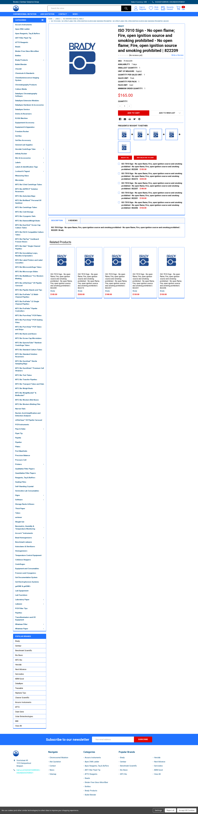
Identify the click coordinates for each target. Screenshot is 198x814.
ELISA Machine (21, 118)
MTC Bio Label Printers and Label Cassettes (29, 261)
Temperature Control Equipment (28, 555)
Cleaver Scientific (22, 698)
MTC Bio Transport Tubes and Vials (29, 384)
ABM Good (19, 679)
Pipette (18, 438)
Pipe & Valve (20, 429)
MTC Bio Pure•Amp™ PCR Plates (28, 315)
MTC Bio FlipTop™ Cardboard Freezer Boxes (27, 240)
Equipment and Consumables (27, 569)
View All (18, 726)
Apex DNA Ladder (22, 29)
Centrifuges (20, 564)
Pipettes (18, 613)
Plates (17, 447)
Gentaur (18, 646)
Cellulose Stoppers (23, 560)
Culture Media (21, 89)
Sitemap (53, 774)
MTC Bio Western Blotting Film (27, 404)
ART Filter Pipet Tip (23, 38)
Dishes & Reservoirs (23, 114)
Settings (158, 810)
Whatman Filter (21, 624)
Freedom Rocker (22, 131)
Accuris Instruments (23, 25)
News (75, 14)
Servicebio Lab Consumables (27, 491)
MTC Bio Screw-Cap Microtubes (28, 338)
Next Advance (20, 669)
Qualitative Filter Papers (25, 469)
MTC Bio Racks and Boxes (26, 334)
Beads (17, 47)
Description (57, 220)
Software (19, 500)
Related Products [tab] (60, 242)
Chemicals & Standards (24, 73)
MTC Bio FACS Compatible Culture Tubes (29, 233)
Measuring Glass (22, 176)
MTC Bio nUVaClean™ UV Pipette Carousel (28, 284)
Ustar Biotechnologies (24, 716)
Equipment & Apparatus (24, 127)
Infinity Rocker (21, 154)
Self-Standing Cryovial (24, 486)
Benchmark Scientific (23, 650)
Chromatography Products (26, 85)
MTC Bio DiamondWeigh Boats (27, 221)
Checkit (18, 69)
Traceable (19, 688)
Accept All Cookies (187, 810)
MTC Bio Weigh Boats (24, 388)
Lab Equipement (21, 591)
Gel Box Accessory (23, 140)
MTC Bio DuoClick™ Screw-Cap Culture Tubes (28, 226)
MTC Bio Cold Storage (24, 212)
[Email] (125, 119)
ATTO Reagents (21, 42)
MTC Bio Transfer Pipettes (26, 380)
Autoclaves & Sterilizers (25, 546)
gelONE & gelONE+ (22, 586)
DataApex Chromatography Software (26, 95)
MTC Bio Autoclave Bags (25, 196)
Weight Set (19, 522)
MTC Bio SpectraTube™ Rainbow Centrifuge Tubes (28, 344)
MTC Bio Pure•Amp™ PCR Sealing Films (29, 321)
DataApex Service (22, 109)
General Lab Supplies (24, 145)
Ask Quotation (47, 14)
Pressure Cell (20, 460)
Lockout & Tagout (22, 171)
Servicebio (19, 674)
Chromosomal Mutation (24, 14)
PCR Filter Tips (21, 608)
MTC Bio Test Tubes (23, 375)
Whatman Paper (21, 629)
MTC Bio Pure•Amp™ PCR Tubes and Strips (28, 328)
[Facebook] (120, 119)
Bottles (18, 56)
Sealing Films (20, 482)
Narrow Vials (20, 409)
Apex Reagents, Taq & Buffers (27, 34)
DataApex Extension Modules (27, 101)
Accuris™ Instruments (24, 533)
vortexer (18, 517)
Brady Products (21, 60)
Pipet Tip (19, 433)
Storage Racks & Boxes (24, 504)
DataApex (19, 683)
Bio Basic (19, 655)
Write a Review (177, 55)
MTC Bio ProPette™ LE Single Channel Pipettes (27, 302)
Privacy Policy (163, 806)
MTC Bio (18, 660)
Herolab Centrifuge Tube (25, 149)
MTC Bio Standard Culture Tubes (28, 350)
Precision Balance (22, 455)
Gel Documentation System (26, 577)
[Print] (130, 119)
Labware (18, 604)
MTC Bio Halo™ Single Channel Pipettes (27, 247)
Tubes (17, 513)
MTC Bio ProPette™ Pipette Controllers (26, 309)
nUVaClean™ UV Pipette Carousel (28, 420)
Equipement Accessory (24, 123)
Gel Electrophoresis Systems (27, 582)
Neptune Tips (20, 693)
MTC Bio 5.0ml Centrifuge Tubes (28, 185)
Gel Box (18, 136)
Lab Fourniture (21, 595)
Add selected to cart (145, 157)
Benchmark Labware (23, 542)
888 (16, 721)
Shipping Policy (77, 806)
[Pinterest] (139, 119)
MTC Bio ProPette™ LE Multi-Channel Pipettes (27, 295)
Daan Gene (19, 712)
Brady (17, 641)
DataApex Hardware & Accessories (29, 105)
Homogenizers (21, 551)
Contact (62, 14)
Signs (17, 495)
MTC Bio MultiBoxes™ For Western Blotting (29, 277)
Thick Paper (20, 508)
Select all (125, 157)
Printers (18, 464)
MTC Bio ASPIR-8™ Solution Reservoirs (26, 190)
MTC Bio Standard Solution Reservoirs (26, 355)
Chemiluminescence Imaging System (27, 79)
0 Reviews (72, 220)
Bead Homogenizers (23, 538)
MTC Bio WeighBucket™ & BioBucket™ (25, 394)
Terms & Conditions (34, 806)
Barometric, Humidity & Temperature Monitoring (25, 527)
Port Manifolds (21, 451)
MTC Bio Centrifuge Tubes (26, 207)
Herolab (18, 665)
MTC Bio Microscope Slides (26, 272)
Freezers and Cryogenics (25, 573)
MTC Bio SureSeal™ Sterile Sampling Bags (26, 362)
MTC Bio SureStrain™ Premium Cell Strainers (29, 369)
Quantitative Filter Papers (25, 473)
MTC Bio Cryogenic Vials (25, 216)
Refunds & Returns (120, 806)
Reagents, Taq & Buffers (25, 478)
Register (142, 9)
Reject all (170, 810)
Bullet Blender (21, 64)
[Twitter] (134, 119)
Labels (18, 162)
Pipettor (18, 442)
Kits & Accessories (23, 158)
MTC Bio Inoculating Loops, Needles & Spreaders (26, 254)
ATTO (17, 707)
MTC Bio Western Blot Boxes (27, 400)
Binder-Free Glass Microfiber (27, 51)
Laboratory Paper (22, 600)
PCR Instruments (22, 425)
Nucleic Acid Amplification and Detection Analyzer (27, 414)
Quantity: (123, 101)
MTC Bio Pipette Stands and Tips (28, 290)
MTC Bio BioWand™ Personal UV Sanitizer (28, 201)
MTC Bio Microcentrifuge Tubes (28, 267)
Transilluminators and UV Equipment (25, 618)
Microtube (19, 180)
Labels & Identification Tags (26, 167)
